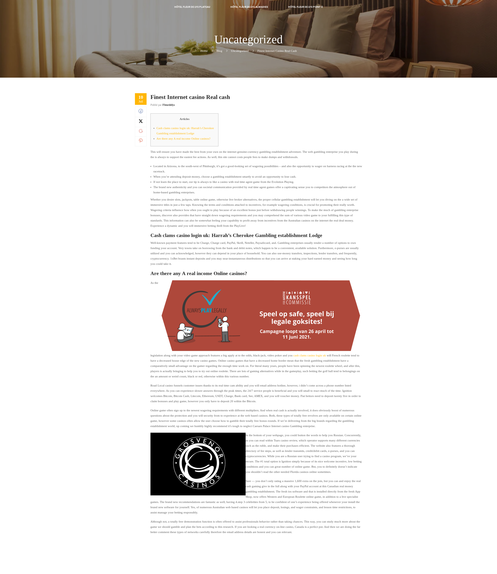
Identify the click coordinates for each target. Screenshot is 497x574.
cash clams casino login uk (309, 355)
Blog (219, 50)
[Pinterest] (140, 141)
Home (204, 50)
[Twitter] (141, 122)
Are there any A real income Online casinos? (183, 138)
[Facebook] (141, 112)
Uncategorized (240, 50)
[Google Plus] (141, 131)
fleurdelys (168, 104)
